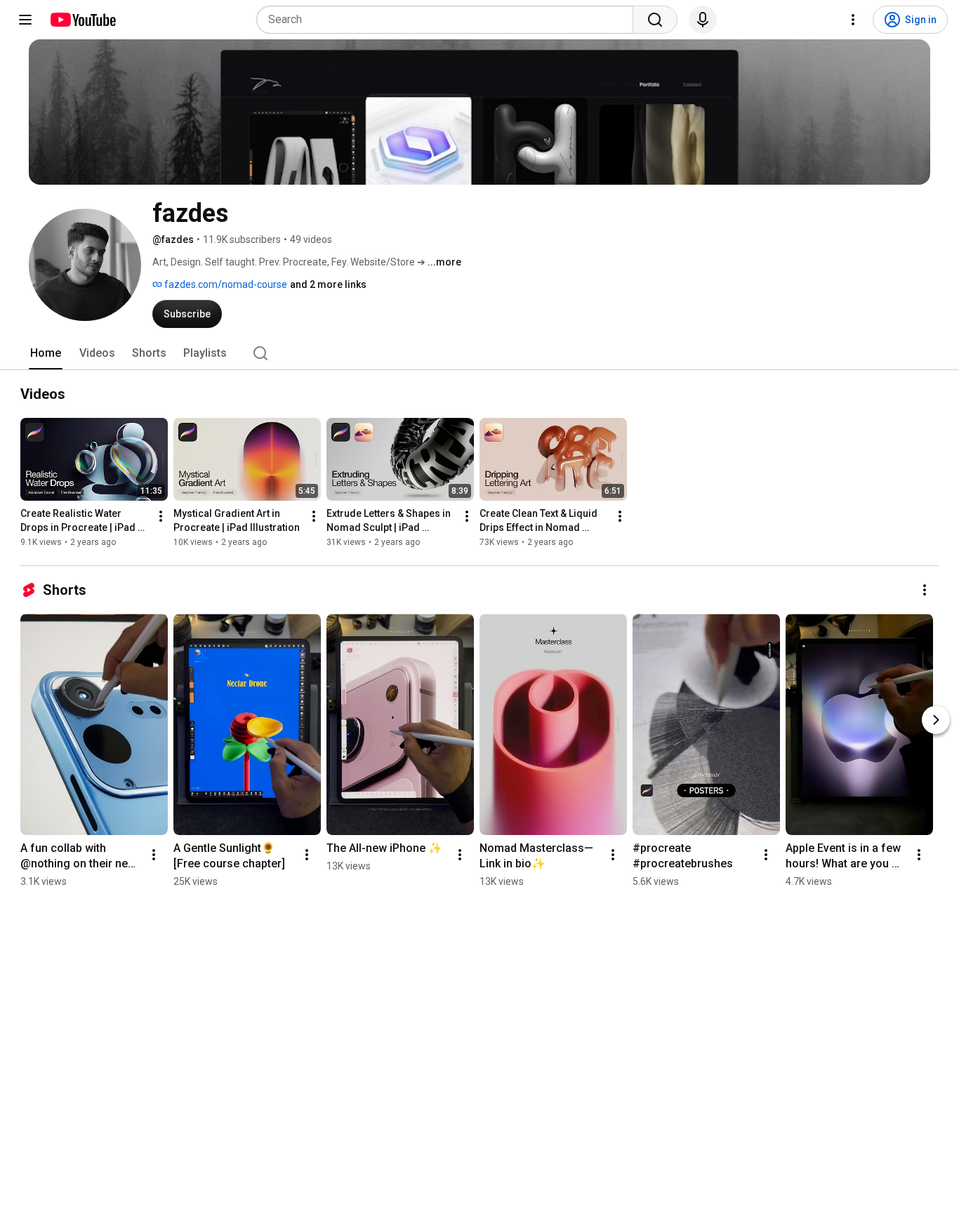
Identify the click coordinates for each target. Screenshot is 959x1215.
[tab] (45, 353)
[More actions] (161, 516)
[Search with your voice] (703, 20)
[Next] (936, 720)
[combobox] (449, 19)
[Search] (655, 20)
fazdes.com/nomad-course (224, 284)
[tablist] (479, 353)
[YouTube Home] (82, 19)
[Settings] (853, 19)
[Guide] (25, 19)
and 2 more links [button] (328, 284)
